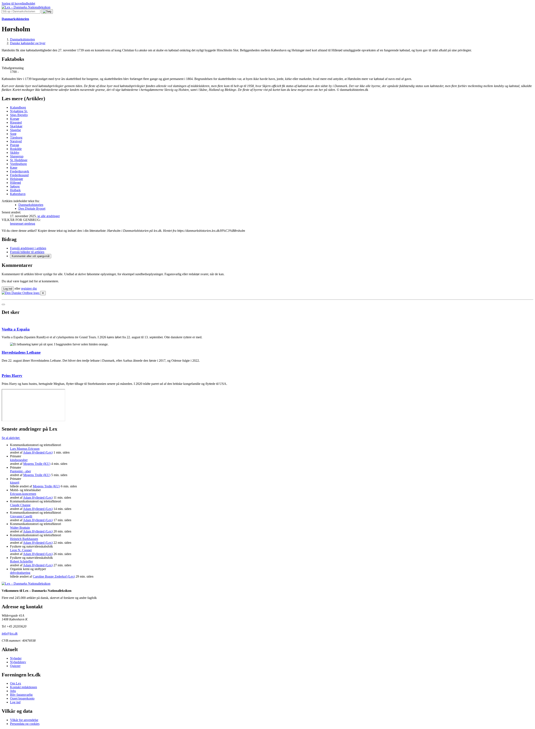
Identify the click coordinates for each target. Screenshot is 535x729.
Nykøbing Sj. (19, 111)
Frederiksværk (19, 171)
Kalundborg (18, 107)
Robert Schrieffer (21, 561)
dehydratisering (20, 572)
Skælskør (16, 126)
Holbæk (15, 190)
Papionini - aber (20, 471)
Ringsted (16, 122)
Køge (13, 167)
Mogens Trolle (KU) (36, 463)
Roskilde (16, 149)
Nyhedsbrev (18, 662)
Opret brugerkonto (22, 698)
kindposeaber (19, 460)
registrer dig (29, 288)
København (17, 194)
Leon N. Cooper (21, 550)
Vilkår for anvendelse (24, 720)
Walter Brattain (20, 527)
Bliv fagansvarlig (21, 694)
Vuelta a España (16, 329)
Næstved (16, 141)
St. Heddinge (18, 160)
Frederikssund (19, 175)
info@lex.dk (10, 633)
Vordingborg (18, 164)
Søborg (15, 186)
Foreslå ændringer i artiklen (28, 248)
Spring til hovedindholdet (18, 3)
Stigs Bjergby (19, 115)
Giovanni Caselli (21, 516)
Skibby (14, 152)
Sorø (13, 134)
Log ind (15, 702)
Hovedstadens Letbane (21, 352)
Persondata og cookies (24, 723)
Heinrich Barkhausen (24, 539)
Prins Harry (12, 375)
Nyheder (16, 658)
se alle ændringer (48, 216)
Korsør (14, 118)
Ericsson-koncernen (23, 494)
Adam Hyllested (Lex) (38, 452)
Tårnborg (16, 137)
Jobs (13, 691)
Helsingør (16, 179)
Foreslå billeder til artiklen (27, 252)
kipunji (14, 482)
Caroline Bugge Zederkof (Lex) (54, 576)
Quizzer (15, 666)
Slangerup (16, 156)
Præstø (14, 145)
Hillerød (15, 182)
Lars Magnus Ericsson (24, 448)
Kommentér (31, 256)
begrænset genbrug (22, 223)
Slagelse (15, 130)
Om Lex (15, 683)
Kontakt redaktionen (23, 687)
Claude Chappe (20, 505)
